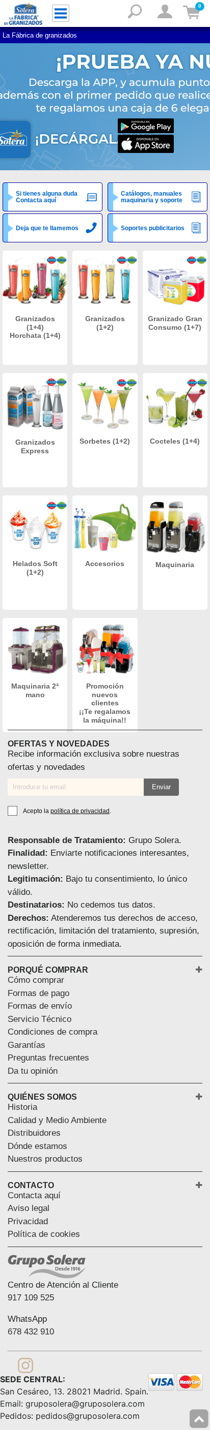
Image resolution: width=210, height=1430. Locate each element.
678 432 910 (31, 1331)
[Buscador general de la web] (135, 15)
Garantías (26, 1045)
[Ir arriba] (199, 1419)
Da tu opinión (33, 1071)
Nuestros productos (45, 1159)
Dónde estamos (37, 1146)
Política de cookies (44, 1234)
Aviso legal (28, 1208)
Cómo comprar (36, 980)
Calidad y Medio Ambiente (57, 1120)
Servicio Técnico (39, 1019)
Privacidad (28, 1221)
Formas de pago (38, 993)
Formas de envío (40, 1006)
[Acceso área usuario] (164, 12)
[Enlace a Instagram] (25, 1363)
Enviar (161, 787)
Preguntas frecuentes (48, 1058)
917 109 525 (31, 1297)
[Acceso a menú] (60, 13)
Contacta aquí (34, 1195)
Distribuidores (34, 1133)
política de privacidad (80, 811)
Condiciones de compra (52, 1032)
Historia (22, 1107)
